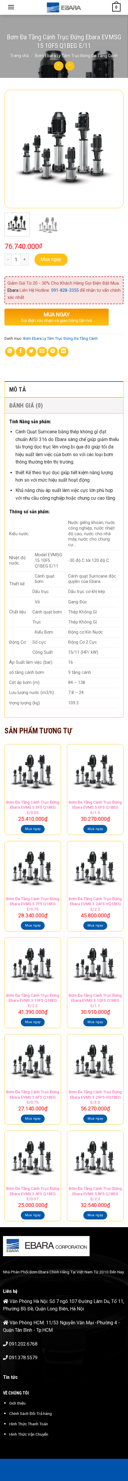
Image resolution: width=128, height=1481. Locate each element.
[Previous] (14, 149)
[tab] (64, 389)
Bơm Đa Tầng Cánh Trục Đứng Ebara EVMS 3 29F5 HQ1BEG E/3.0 (95, 1097)
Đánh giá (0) (26, 405)
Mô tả (17, 389)
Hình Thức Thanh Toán (28, 1423)
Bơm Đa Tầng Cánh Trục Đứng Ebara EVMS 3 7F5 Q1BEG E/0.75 (32, 903)
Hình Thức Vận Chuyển (28, 1434)
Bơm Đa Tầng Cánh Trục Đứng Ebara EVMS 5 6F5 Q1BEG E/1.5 (95, 807)
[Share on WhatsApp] (10, 352)
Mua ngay (51, 259)
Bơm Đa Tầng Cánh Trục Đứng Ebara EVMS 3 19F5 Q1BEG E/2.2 (32, 1000)
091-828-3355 (65, 290)
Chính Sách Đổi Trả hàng (30, 1413)
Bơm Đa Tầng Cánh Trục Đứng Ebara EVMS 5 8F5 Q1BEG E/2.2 (95, 1193)
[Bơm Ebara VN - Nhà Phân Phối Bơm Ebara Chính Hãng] (64, 7)
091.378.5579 (23, 1357)
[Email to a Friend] (42, 352)
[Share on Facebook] (21, 352)
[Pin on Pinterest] (53, 352)
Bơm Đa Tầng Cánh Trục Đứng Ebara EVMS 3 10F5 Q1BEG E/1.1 (95, 1000)
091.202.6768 (23, 1344)
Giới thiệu (17, 1403)
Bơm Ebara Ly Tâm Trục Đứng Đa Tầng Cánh (76, 55)
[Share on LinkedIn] (63, 352)
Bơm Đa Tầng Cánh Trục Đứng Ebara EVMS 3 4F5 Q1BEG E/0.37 (32, 1193)
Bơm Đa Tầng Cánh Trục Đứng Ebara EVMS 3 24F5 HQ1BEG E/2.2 (95, 903)
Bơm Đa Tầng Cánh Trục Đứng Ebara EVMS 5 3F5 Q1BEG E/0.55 (32, 807)
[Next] (113, 149)
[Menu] (11, 7)
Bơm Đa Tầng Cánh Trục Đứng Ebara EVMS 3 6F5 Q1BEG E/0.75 (32, 1097)
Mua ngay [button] (33, 829)
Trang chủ (19, 55)
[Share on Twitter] (31, 352)
